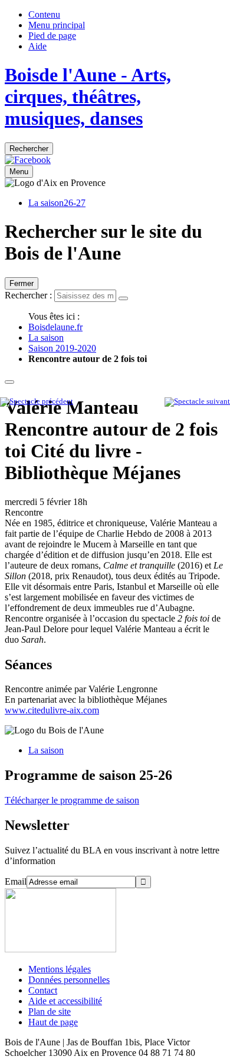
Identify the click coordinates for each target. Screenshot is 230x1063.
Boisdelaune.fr (55, 327)
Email (16, 881)
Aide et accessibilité (65, 1001)
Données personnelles (69, 980)
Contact (42, 990)
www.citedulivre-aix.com (52, 710)
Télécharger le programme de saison (72, 800)
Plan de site (49, 1011)
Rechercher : (28, 295)
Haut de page (53, 1022)
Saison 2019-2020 (62, 348)
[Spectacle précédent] (36, 401)
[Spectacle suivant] (197, 401)
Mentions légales (59, 969)
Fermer (21, 283)
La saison (46, 338)
